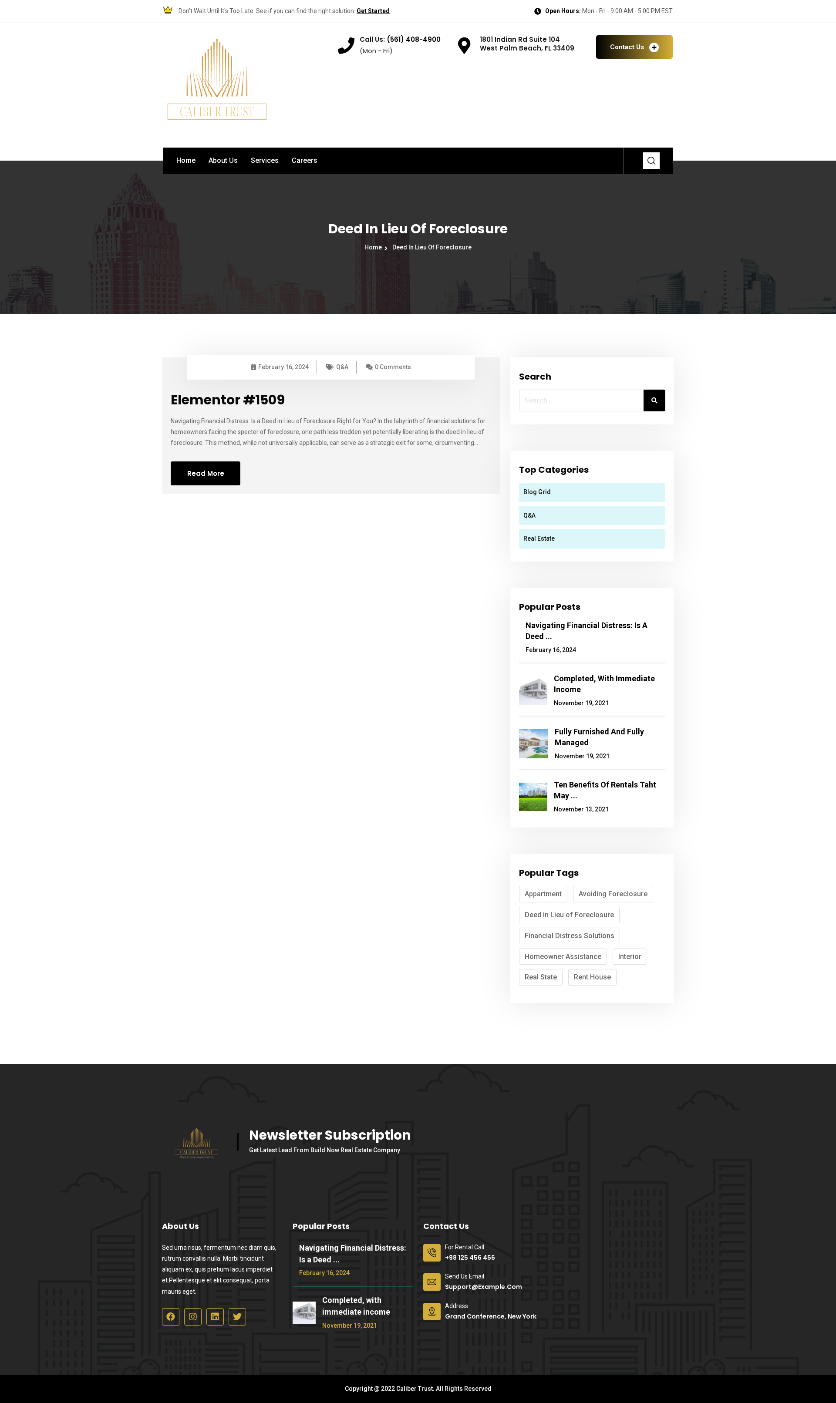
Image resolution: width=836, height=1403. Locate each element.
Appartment (543, 894)
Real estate (539, 538)
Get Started (373, 10)
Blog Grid (537, 491)
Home (186, 160)
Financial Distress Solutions (569, 936)
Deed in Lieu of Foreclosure (432, 247)
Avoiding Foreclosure (613, 894)
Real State (541, 977)
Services (265, 160)
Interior (629, 956)
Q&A (342, 366)
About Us (223, 160)
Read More (205, 473)
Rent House (592, 977)
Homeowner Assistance (563, 956)
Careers (304, 160)
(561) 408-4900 (413, 39)
